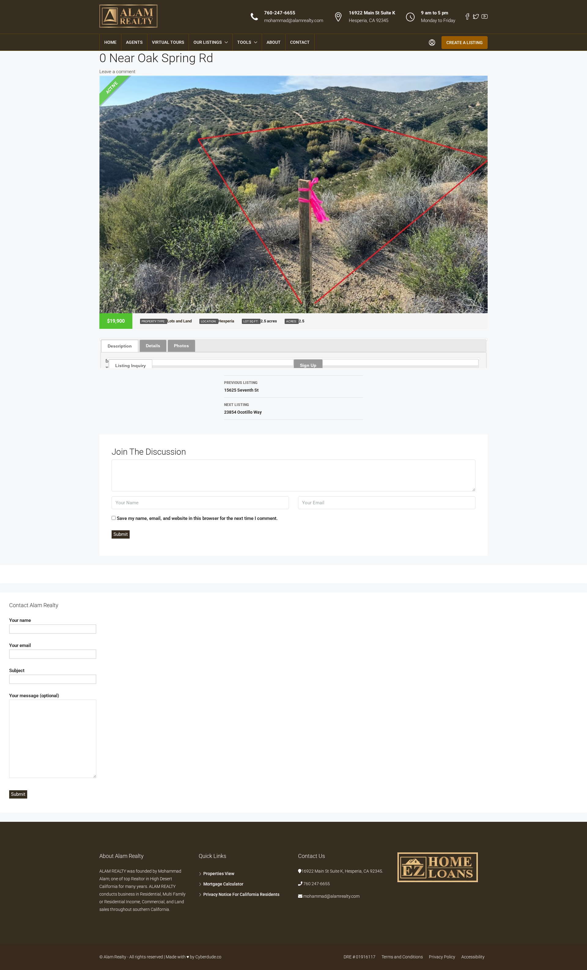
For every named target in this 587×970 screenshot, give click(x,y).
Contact (300, 42)
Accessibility (473, 956)
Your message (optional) (34, 695)
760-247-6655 (279, 13)
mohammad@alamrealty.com (293, 20)
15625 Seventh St (241, 387)
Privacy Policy (442, 956)
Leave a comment (117, 71)
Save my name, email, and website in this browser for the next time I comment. (197, 518)
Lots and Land (179, 321)
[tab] (119, 346)
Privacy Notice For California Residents (241, 894)
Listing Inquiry (130, 365)
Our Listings (208, 42)
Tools (244, 42)
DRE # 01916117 (359, 956)
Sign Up (308, 365)
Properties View (218, 873)
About (274, 42)
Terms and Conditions (402, 956)
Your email (20, 645)
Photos (181, 345)
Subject (16, 670)
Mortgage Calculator (223, 884)
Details (153, 345)
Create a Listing (464, 42)
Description (120, 346)
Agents (134, 42)
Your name (20, 620)
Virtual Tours (168, 42)
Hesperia (226, 321)
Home (110, 42)
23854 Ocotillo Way (243, 409)
